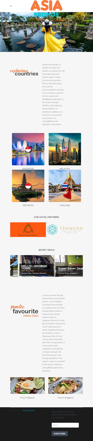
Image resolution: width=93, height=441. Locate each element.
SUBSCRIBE (60, 434)
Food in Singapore (66, 398)
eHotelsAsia (29, 410)
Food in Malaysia (27, 398)
